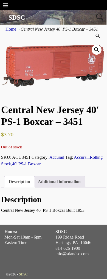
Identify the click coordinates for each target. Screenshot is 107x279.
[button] (97, 50)
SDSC (17, 17)
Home (10, 29)
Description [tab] (19, 181)
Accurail (56, 157)
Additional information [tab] (59, 181)
